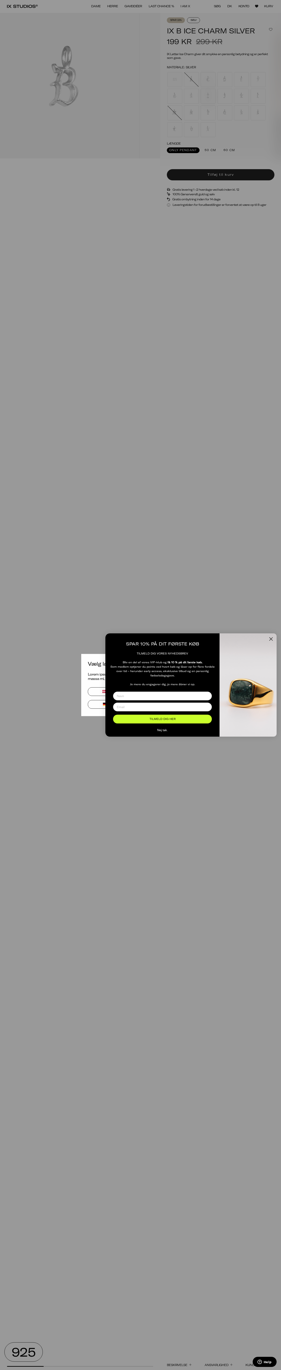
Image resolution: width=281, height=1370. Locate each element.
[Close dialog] (271, 639)
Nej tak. (162, 730)
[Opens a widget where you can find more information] (264, 1362)
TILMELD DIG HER (163, 719)
